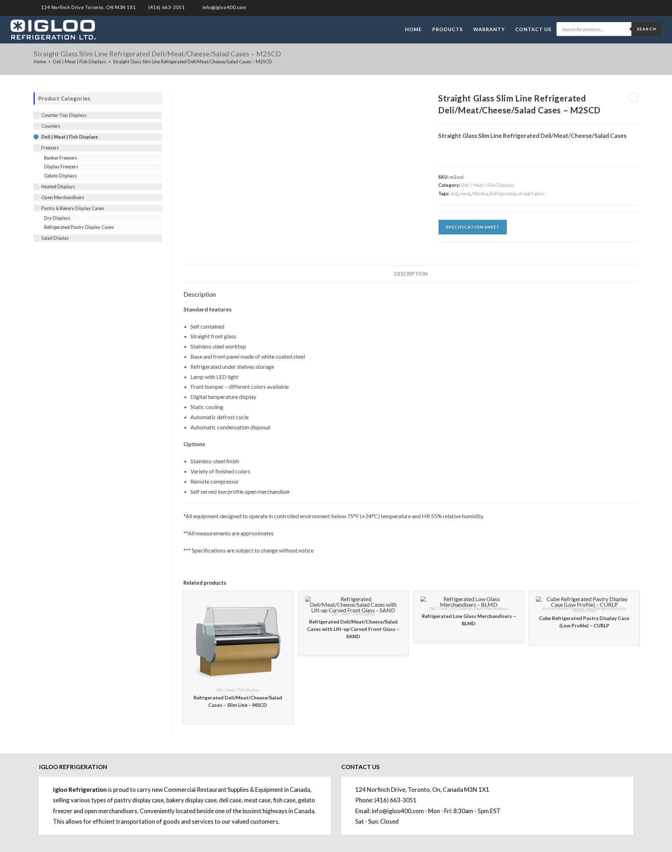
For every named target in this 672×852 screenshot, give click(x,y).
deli (454, 193)
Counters (50, 126)
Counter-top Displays (63, 115)
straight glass (531, 193)
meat (465, 193)
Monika (480, 193)
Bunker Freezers (60, 158)
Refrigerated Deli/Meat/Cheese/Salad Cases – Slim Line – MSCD (238, 701)
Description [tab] (411, 274)
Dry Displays (57, 218)
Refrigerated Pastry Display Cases (599, 609)
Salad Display (55, 238)
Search (646, 28)
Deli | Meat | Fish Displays (487, 185)
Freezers (50, 147)
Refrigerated (503, 193)
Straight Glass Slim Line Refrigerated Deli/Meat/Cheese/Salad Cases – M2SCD (192, 61)
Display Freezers (61, 166)
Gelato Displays (60, 175)
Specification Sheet (473, 227)
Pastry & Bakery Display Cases (567, 608)
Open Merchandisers (491, 608)
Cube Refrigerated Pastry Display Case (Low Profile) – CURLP (584, 621)
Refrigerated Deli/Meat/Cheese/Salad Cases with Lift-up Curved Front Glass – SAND (353, 629)
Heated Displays (58, 186)
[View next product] (633, 97)
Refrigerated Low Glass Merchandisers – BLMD (469, 619)
